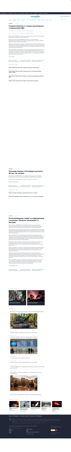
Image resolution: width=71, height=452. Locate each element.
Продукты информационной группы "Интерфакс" (23, 426)
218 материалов (54, 411)
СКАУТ (10, 431)
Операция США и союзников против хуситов (55, 409)
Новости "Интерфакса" (29, 429)
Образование (40, 13)
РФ (16, 265)
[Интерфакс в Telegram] (28, 434)
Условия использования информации (56, 432)
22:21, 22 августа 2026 (30, 88)
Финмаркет (27, 13)
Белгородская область (13, 134)
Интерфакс (35, 16)
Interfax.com (16, 13)
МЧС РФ (10, 181)
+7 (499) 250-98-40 (35, 423)
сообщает (28, 98)
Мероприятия (46, 13)
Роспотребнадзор (12, 265)
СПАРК (10, 429)
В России (10, 23)
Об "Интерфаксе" (10, 13)
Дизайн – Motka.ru (53, 434)
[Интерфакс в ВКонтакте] (29, 434)
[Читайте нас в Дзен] (26, 434)
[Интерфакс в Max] (32, 434)
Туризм (31, 13)
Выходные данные (53, 433)
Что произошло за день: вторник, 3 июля (27, 33)
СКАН (27, 430)
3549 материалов (23, 411)
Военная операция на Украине (20, 88)
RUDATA (27, 431)
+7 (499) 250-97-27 (42, 423)
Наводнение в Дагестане (44, 409)
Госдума (13, 56)
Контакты (10, 416)
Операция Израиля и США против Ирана (24, 409)
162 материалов (44, 410)
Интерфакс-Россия (21, 13)
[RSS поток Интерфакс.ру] (31, 434)
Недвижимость (35, 13)
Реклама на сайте (33, 416)
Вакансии (27, 416)
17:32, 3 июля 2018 (15, 23)
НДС (10, 56)
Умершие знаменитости (35, 408)
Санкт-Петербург (15, 181)
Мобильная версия (4, 13)
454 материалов (33, 409)
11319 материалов (12, 410)
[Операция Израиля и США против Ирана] (25, 407)
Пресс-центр (22, 416)
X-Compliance (11, 430)
